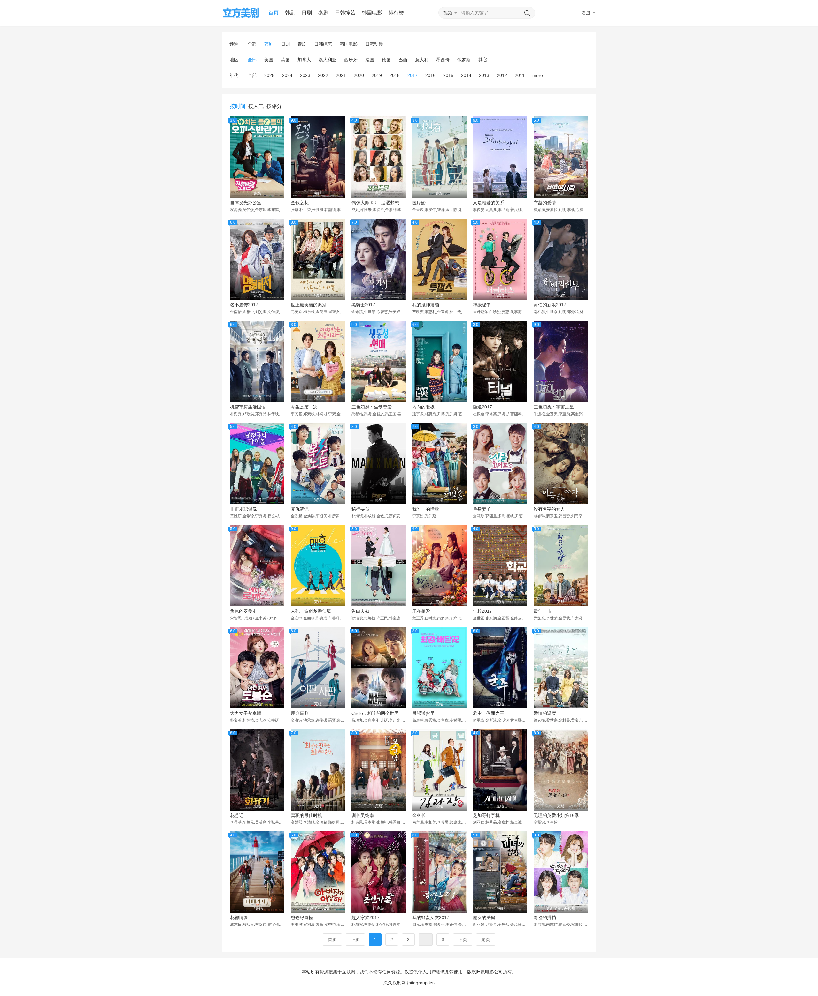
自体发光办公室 (245, 202)
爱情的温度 (545, 713)
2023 (305, 75)
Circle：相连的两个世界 (375, 713)
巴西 (402, 59)
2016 (430, 75)
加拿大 (304, 59)
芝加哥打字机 (486, 815)
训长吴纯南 (362, 815)
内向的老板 (423, 406)
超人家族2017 (365, 917)
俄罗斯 (464, 59)
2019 (377, 75)
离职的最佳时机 (306, 815)
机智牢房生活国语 (248, 406)
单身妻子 (482, 509)
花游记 (236, 815)
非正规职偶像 (243, 509)
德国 (386, 59)
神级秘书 (482, 304)
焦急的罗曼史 (243, 611)
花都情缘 (239, 917)
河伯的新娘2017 (550, 304)
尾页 (485, 939)
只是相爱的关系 (488, 202)
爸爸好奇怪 (302, 917)
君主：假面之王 (488, 713)
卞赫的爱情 (545, 202)
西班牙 (351, 59)
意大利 (421, 59)
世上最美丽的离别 (309, 304)
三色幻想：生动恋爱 (371, 406)
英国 (285, 59)
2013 (484, 75)
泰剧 (323, 12)
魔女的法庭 (484, 917)
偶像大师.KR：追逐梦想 (375, 202)
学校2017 (482, 611)
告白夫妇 (360, 611)
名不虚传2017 (244, 304)
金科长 (419, 815)
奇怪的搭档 (545, 917)
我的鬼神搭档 (425, 304)
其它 (482, 59)
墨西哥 (443, 59)
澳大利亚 (327, 59)
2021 (341, 75)
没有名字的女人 (549, 509)
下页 (462, 939)
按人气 (256, 106)
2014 (466, 75)
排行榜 (396, 12)
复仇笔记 (300, 509)
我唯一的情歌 (425, 509)
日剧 (307, 12)
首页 (273, 12)
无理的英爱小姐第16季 (556, 815)
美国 (268, 59)
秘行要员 (360, 509)
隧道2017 (482, 406)
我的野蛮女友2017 (430, 917)
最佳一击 (543, 611)
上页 (355, 939)
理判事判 (300, 713)
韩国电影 (372, 12)
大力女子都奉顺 (245, 713)
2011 (520, 75)
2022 (323, 75)
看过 (586, 12)
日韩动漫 (374, 44)
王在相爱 (421, 611)
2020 (359, 75)
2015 (448, 75)
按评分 (274, 106)
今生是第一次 (304, 406)
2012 (502, 75)
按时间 (237, 106)
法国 (369, 59)
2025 (269, 75)
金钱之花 (300, 202)
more (537, 75)
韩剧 (290, 12)
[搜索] (527, 13)
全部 (252, 44)
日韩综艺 (345, 12)
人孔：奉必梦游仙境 (311, 611)
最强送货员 (423, 713)
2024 (287, 75)
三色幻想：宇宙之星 (554, 406)
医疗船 (419, 202)
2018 (395, 75)
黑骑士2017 (363, 304)
